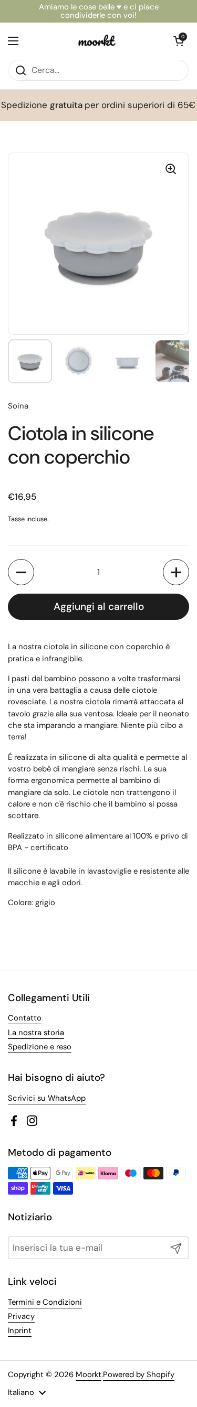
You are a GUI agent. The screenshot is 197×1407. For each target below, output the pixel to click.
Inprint (20, 1330)
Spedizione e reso (39, 1046)
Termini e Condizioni (45, 1302)
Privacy (21, 1316)
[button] (21, 572)
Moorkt (88, 1374)
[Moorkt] (96, 40)
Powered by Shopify (138, 1374)
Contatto (25, 1018)
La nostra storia (36, 1032)
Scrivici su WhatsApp (47, 1098)
